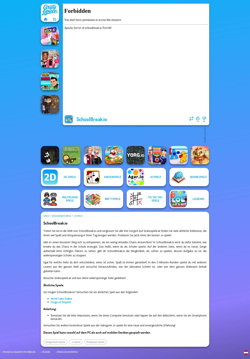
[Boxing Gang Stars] (178, 155)
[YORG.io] (135, 155)
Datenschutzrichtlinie (68, 351)
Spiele (46, 216)
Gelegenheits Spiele (61, 216)
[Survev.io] (71, 155)
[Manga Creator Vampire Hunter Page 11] (50, 155)
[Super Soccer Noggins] (50, 81)
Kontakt (46, 351)
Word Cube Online (61, 298)
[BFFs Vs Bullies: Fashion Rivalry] (50, 58)
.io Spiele (78, 216)
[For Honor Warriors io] (200, 155)
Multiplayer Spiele (96, 341)
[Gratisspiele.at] (45, 19)
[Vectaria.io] (50, 104)
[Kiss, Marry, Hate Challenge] (93, 155)
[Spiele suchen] (54, 19)
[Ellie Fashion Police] (157, 155)
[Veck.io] (50, 35)
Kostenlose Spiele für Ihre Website (19, 351)
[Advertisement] (136, 135)
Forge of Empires (61, 302)
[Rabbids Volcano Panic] (114, 155)
